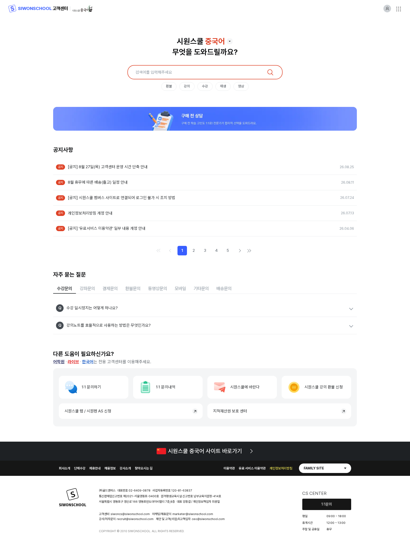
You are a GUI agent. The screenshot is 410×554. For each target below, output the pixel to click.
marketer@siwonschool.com (192, 514)
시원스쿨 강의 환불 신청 (323, 387)
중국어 (215, 41)
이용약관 (229, 468)
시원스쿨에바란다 (245, 387)
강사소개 (125, 468)
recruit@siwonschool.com (135, 519)
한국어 (87, 361)
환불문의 (132, 288)
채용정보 (110, 468)
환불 (169, 86)
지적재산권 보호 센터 (230, 411)
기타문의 (201, 288)
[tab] (64, 289)
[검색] (270, 72)
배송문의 (224, 288)
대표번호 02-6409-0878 (133, 490)
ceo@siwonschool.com (208, 519)
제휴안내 (95, 468)
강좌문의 (87, 288)
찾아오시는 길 (144, 468)
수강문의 (64, 288)
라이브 (73, 361)
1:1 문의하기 (91, 387)
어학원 (59, 361)
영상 (241, 86)
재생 (223, 86)
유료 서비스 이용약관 (252, 468)
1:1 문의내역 (165, 387)
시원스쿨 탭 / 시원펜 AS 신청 (88, 411)
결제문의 (110, 288)
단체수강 (79, 468)
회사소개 (64, 468)
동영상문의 (157, 288)
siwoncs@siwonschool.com (130, 514)
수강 (205, 86)
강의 (187, 86)
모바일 (180, 288)
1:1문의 (326, 504)
